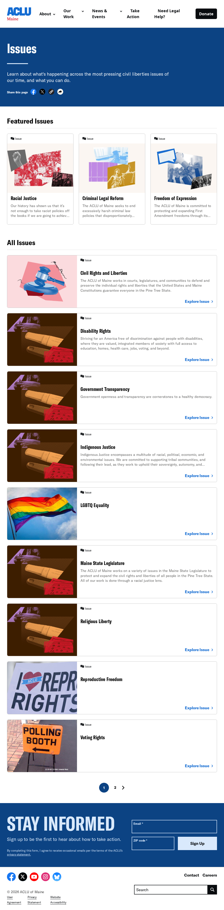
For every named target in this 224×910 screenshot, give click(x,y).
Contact (191, 875)
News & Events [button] (99, 13)
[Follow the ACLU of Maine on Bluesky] (56, 877)
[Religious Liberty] (112, 630)
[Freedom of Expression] (184, 179)
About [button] (45, 13)
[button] (51, 92)
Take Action (133, 13)
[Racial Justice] (40, 179)
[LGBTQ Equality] (112, 514)
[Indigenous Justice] (112, 455)
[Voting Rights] (112, 746)
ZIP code (140, 840)
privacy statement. (19, 854)
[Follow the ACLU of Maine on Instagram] (45, 877)
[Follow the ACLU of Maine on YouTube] (34, 877)
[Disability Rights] (112, 339)
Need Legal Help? (167, 13)
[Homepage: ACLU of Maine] (21, 13)
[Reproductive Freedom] (112, 688)
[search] (212, 889)
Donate (206, 13)
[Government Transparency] (112, 397)
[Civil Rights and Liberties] (112, 281)
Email (138, 823)
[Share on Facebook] (33, 93)
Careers (210, 875)
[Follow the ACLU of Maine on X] (22, 877)
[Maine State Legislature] (112, 572)
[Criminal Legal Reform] (112, 179)
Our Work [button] (68, 13)
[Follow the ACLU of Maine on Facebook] (11, 877)
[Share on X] (42, 93)
